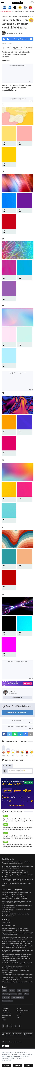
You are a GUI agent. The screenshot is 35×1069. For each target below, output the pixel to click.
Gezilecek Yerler (7, 1001)
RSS (18, 1017)
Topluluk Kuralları (7, 1015)
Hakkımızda (5, 1008)
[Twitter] (11, 1026)
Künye (18, 1015)
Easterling (15, 33)
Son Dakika (5, 997)
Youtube (25, 990)
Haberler (4, 16)
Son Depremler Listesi (8, 925)
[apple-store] (7, 1034)
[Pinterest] (19, 1026)
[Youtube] (15, 1026)
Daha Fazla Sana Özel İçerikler (16, 712)
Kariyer (19, 1008)
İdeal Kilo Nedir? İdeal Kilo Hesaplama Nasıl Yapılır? (17, 963)
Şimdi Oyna (28, 782)
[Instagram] (3, 1026)
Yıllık (28, 797)
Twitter (4, 990)
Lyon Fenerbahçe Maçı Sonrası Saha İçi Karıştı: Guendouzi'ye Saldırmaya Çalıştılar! (18, 820)
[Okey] (9, 7)
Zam (19, 990)
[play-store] (17, 1034)
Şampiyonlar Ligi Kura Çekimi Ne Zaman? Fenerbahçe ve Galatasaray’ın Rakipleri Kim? (18, 837)
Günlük (6, 797)
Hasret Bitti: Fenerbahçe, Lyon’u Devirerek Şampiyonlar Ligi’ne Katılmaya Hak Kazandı (17, 845)
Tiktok (26, 994)
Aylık (21, 797)
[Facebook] (7, 1026)
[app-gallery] (28, 1034)
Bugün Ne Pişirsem (17, 997)
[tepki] (3, 752)
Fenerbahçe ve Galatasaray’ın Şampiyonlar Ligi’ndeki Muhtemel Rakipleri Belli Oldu (17, 828)
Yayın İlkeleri (20, 1013)
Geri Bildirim (5, 1010)
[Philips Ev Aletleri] (4, 7)
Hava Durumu (6, 922)
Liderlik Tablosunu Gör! (17, 805)
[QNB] (20, 7)
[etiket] (31, 20)
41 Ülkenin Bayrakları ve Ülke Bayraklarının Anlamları (17, 974)
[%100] (15, 7)
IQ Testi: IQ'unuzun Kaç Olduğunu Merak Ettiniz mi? (17, 982)
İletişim (4, 1020)
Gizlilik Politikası (6, 1013)
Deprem (12, 990)
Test (10, 16)
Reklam (4, 1017)
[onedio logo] (16, 1046)
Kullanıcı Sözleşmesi (23, 1010)
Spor (5, 816)
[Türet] (25, 7)
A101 (20, 994)
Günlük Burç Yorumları (9, 994)
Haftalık (13, 797)
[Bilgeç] (30, 7)
